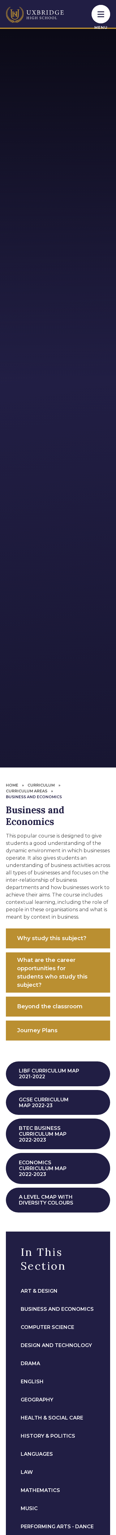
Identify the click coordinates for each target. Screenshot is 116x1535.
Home (12, 785)
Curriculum (41, 785)
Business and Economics (34, 797)
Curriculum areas (26, 791)
